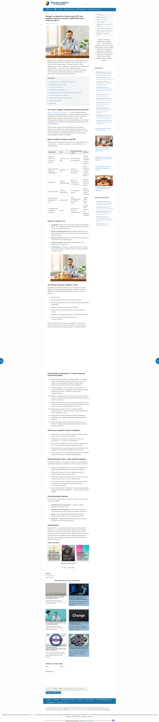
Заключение (52, 103)
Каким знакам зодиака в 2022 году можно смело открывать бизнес (104, 122)
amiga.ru (98, 43)
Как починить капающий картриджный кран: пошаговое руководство (104, 74)
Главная (49, 699)
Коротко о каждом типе (57, 87)
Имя (47, 666)
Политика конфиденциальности (104, 699)
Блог (66, 702)
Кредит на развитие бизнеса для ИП (58, 112)
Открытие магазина (89, 699)
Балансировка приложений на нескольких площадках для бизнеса (102, 168)
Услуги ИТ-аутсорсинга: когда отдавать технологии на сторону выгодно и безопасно (78, 598)
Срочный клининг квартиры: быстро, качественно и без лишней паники (102, 149)
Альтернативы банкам (55, 100)
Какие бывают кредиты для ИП (57, 84)
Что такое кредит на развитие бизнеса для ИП (62, 81)
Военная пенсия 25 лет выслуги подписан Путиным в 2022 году (103, 83)
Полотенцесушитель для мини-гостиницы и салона (55, 597)
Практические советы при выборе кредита (61, 98)
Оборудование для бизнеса (67, 699)
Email (62, 666)
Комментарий (49, 671)
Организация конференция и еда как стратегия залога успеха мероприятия (103, 189)
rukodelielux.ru (84, 721)
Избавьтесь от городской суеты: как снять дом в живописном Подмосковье (104, 111)
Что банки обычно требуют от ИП (58, 89)
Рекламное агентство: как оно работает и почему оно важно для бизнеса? (104, 104)
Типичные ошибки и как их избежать (59, 95)
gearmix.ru (91, 721)
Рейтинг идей (80, 699)
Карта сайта (59, 702)
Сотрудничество (50, 702)
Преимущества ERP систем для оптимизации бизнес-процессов (78, 648)
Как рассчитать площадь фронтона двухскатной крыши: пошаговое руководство (104, 117)
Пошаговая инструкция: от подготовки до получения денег (65, 92)
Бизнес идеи (56, 699)
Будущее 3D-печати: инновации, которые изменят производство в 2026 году (103, 159)
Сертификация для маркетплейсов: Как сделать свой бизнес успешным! (56, 649)
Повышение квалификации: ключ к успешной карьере (56, 623)
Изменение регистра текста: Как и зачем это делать (78, 623)
